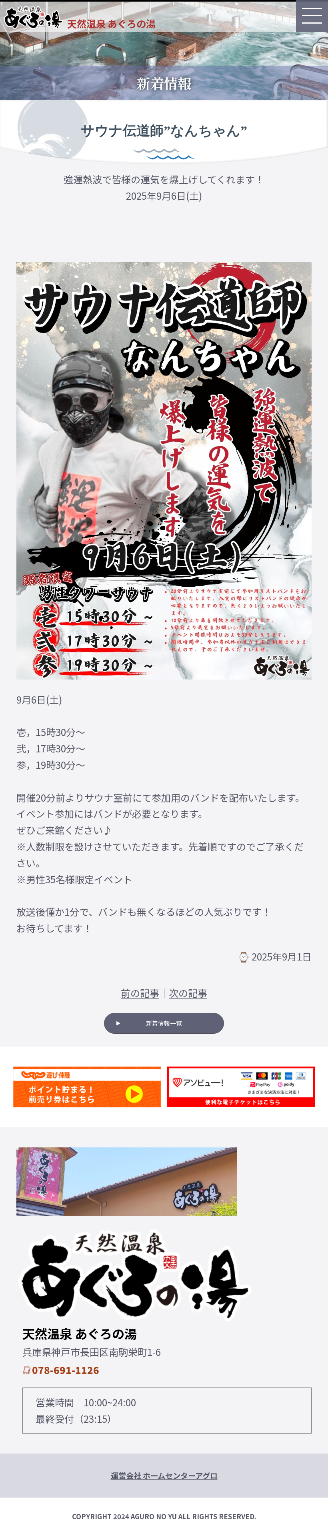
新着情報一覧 (164, 1023)
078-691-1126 (65, 1370)
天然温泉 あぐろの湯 (111, 23)
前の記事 (140, 993)
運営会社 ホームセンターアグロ (164, 1475)
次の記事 (188, 993)
